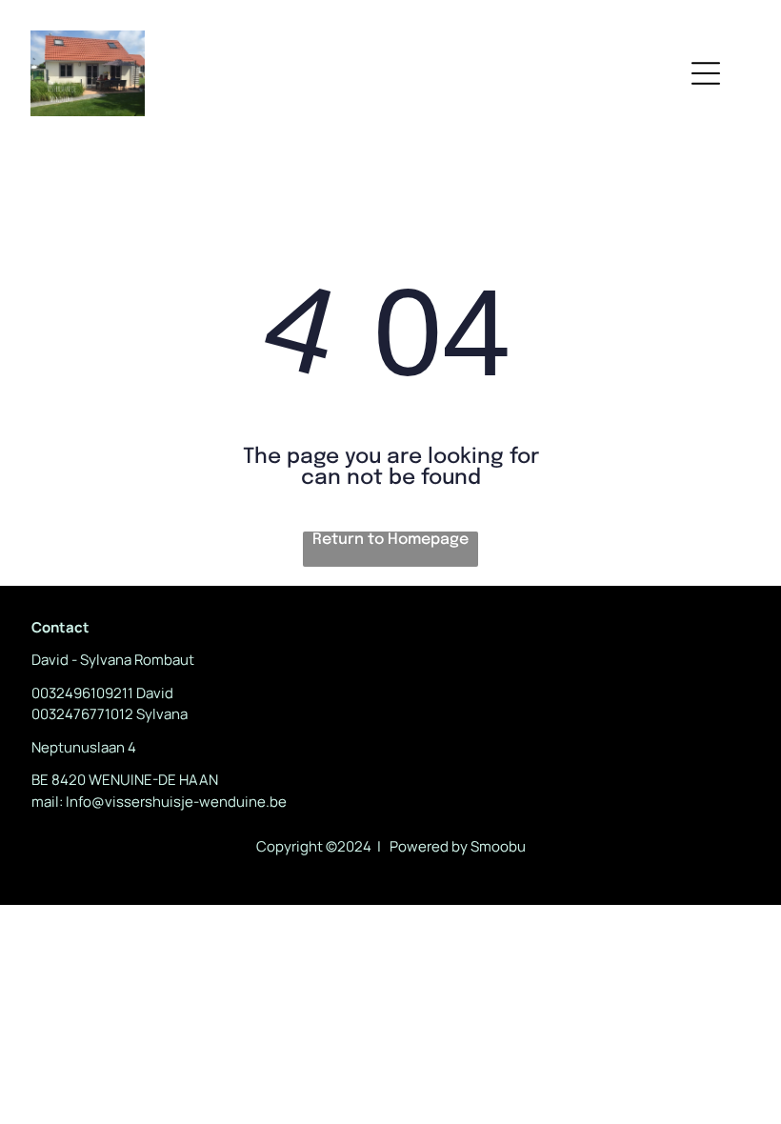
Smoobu (498, 846)
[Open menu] (705, 73)
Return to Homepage (390, 540)
